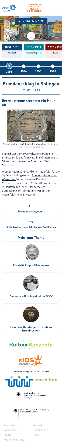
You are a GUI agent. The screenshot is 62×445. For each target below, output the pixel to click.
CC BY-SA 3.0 (38, 147)
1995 (38, 71)
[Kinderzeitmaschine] (13, 25)
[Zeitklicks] (9, 8)
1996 (53, 71)
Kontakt (37, 425)
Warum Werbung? (14, 439)
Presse (7, 435)
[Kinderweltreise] (13, 39)
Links (36, 435)
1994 (24, 71)
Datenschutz (40, 430)
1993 (9, 71)
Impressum (10, 430)
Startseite (9, 425)
